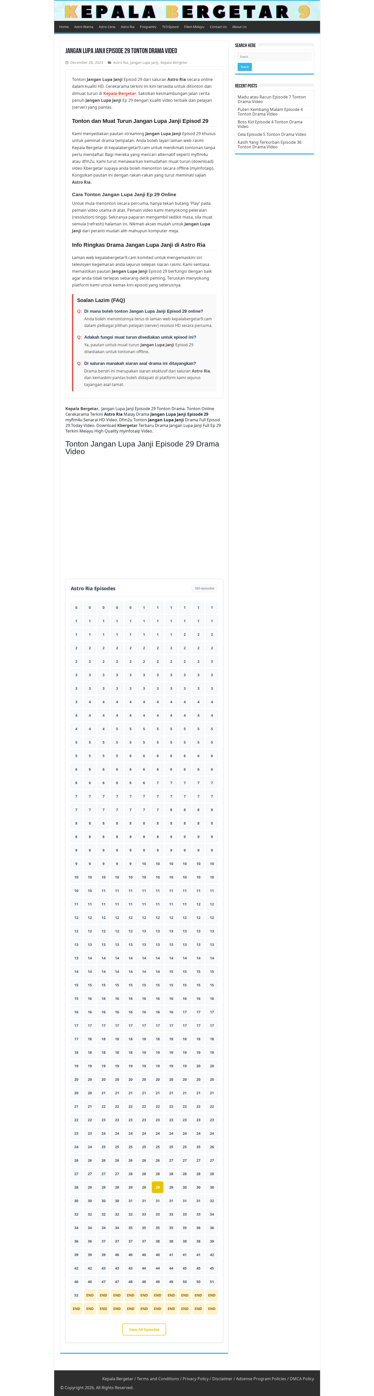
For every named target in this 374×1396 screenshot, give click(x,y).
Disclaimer (222, 1378)
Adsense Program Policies (261, 1378)
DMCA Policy (302, 1378)
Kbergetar (127, 425)
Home (64, 26)
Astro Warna (83, 26)
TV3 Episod (170, 26)
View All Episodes (144, 1329)
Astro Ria (127, 26)
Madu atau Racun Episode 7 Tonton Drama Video (272, 99)
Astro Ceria (107, 26)
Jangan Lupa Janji (144, 62)
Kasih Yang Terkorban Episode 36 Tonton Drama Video (269, 144)
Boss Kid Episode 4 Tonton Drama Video (270, 124)
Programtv (148, 26)
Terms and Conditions (158, 1378)
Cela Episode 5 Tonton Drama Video (272, 134)
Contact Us (218, 26)
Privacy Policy (196, 1378)
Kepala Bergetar (174, 62)
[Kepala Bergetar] (187, 11)
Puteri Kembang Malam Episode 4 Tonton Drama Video (270, 112)
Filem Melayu (194, 26)
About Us (239, 26)
